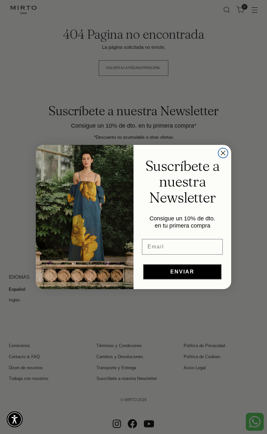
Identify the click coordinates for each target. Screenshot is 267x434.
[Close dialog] (223, 153)
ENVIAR (182, 271)
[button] (15, 419)
